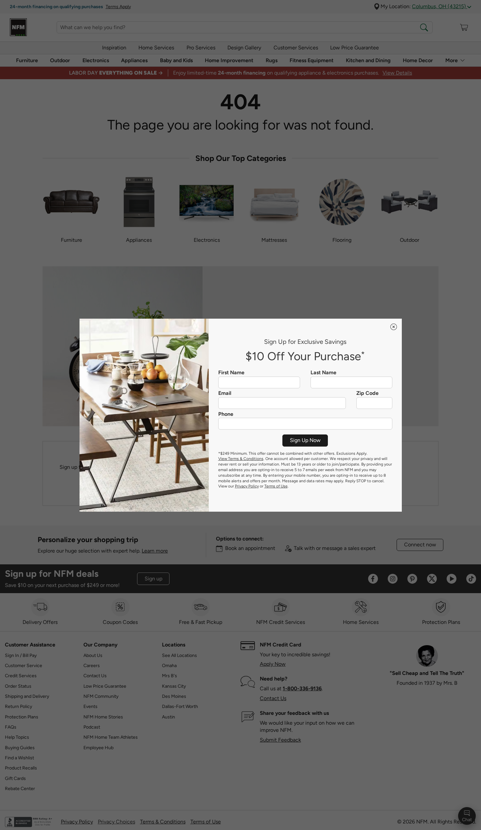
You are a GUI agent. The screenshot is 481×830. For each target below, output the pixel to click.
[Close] (393, 327)
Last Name (323, 372)
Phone (225, 414)
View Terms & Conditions (240, 458)
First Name (231, 372)
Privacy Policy (247, 486)
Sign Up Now (305, 440)
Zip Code (367, 393)
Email (224, 393)
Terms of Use (276, 486)
